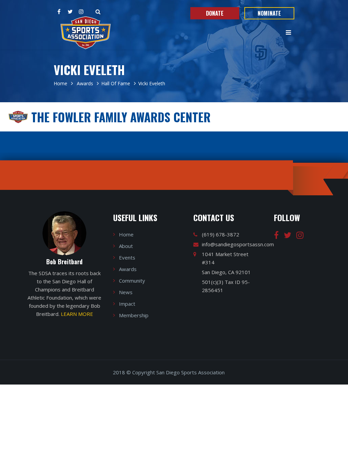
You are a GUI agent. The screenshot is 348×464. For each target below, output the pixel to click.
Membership (134, 315)
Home (60, 83)
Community (132, 280)
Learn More (77, 313)
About (126, 246)
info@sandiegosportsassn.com (238, 244)
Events (127, 257)
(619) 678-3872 (220, 234)
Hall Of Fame (115, 83)
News (126, 292)
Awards (84, 83)
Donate (215, 13)
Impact (127, 303)
